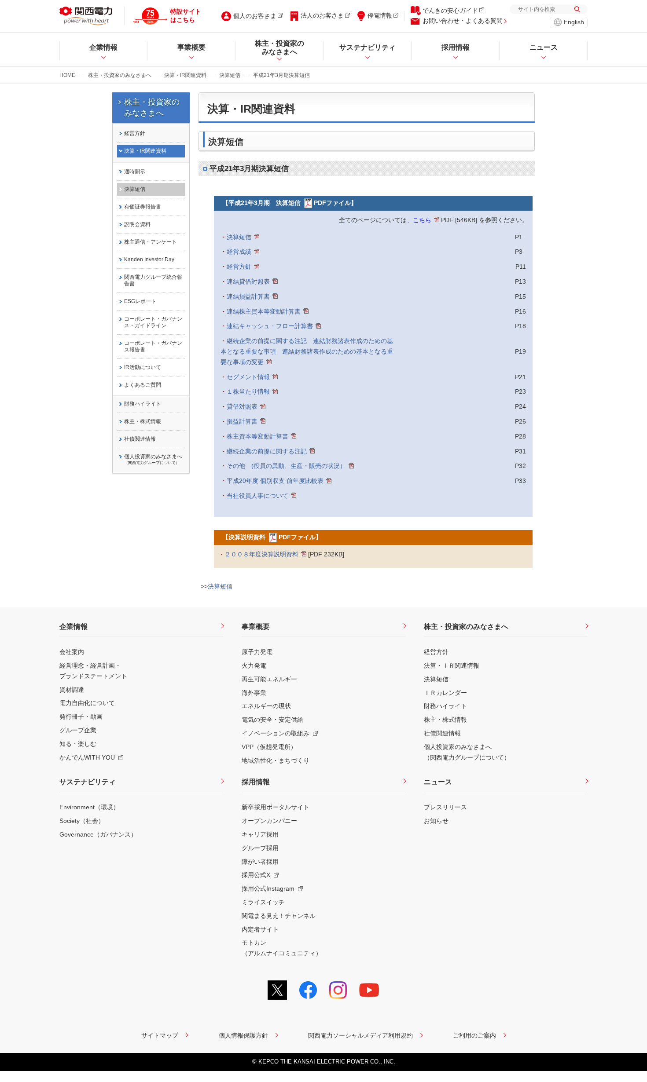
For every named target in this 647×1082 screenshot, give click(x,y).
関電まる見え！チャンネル (279, 915)
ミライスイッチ (263, 902)
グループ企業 (77, 730)
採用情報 (256, 782)
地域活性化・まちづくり (275, 760)
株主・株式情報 (142, 421)
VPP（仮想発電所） (269, 746)
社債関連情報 (140, 439)
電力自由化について (87, 702)
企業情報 (73, 626)
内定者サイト (260, 929)
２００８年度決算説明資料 (261, 554)
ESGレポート (140, 301)
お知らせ (436, 820)
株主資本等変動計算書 (257, 436)
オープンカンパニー (269, 820)
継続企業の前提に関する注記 (267, 451)
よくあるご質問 (142, 385)
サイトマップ (159, 1035)
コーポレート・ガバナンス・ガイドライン (153, 322)
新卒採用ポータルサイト (275, 807)
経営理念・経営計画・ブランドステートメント (93, 671)
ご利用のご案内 (474, 1035)
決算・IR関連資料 (185, 75)
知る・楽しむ (77, 743)
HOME (67, 75)
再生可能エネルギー (269, 679)
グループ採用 (260, 848)
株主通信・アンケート (150, 242)
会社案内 (71, 651)
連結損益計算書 (248, 296)
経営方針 (239, 266)
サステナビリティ (87, 782)
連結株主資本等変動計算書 (264, 311)
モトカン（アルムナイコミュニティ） (282, 948)
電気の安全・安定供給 (272, 719)
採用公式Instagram (268, 888)
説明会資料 (137, 224)
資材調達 (71, 689)
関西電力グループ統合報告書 (153, 280)
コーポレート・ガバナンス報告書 (153, 346)
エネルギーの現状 (266, 705)
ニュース (438, 782)
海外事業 (254, 692)
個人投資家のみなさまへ (153, 459)
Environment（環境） (89, 807)
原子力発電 (257, 651)
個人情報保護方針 (243, 1035)
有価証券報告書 (142, 207)
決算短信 (229, 75)
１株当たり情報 (248, 391)
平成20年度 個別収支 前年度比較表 (275, 480)
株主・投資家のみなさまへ (119, 75)
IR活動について (142, 367)
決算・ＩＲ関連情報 (451, 665)
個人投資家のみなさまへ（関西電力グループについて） (467, 752)
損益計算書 (242, 421)
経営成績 (239, 251)
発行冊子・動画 (81, 716)
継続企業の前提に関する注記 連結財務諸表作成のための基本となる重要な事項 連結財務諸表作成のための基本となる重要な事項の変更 (307, 351)
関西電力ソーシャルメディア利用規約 (360, 1035)
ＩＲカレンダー (445, 692)
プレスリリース (445, 807)
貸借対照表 (242, 406)
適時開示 (134, 171)
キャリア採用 (260, 834)
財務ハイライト (142, 404)
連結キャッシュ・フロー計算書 (270, 325)
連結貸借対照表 (248, 281)
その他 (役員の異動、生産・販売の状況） (286, 465)
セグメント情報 (248, 376)
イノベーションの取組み (275, 733)
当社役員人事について (257, 495)
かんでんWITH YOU (87, 757)
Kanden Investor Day (149, 259)
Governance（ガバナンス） (98, 834)
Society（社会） (81, 820)
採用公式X (256, 874)
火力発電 (254, 665)
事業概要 (256, 626)
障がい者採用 (260, 861)
